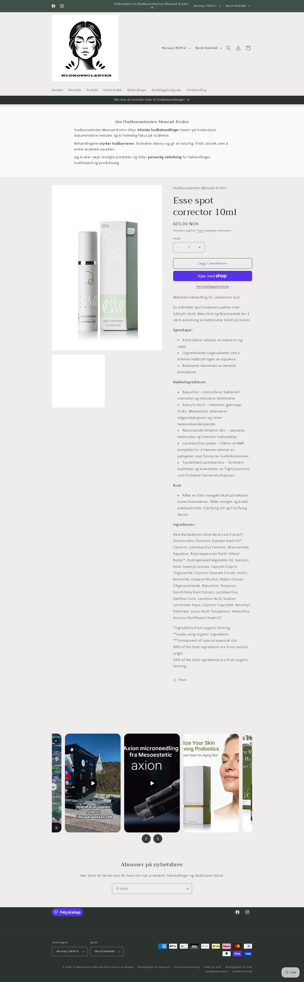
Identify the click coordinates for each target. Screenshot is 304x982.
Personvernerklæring (187, 967)
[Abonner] (187, 888)
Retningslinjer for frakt (238, 967)
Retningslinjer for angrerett (154, 967)
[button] (228, 48)
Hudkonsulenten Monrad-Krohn (92, 967)
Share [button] (182, 680)
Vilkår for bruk (212, 967)
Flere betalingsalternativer (212, 286)
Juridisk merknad (242, 971)
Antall (176, 238)
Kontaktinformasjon (216, 971)
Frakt (200, 230)
